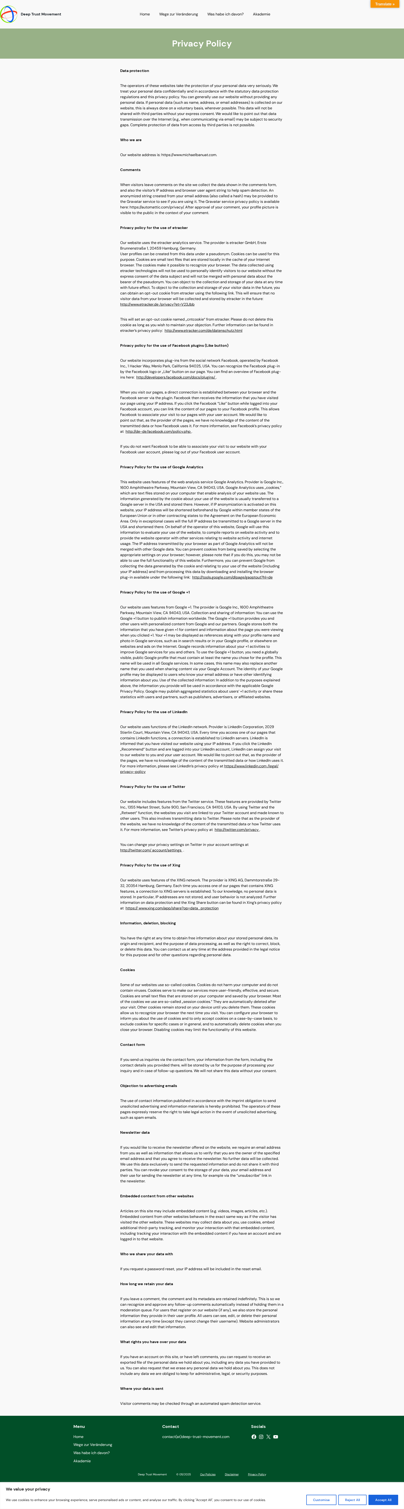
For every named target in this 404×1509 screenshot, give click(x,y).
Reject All (352, 1500)
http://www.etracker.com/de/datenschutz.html (203, 330)
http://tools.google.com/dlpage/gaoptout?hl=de (232, 577)
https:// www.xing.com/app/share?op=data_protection (172, 908)
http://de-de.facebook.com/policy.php (158, 431)
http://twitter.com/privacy (237, 829)
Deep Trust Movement (41, 14)
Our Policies (208, 1474)
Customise (321, 1500)
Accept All (383, 1500)
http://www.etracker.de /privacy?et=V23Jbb (157, 304)
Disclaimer (232, 1474)
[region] (202, 1495)
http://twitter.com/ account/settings (151, 850)
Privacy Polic (256, 1474)
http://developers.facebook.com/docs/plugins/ (176, 377)
